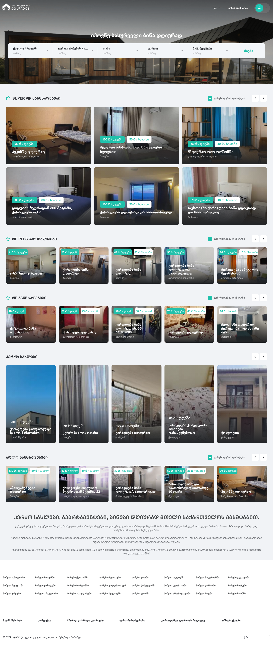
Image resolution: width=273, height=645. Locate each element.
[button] (263, 98)
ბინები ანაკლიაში (46, 593)
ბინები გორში (140, 577)
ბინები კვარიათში (175, 585)
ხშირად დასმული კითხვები (85, 620)
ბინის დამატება (238, 7)
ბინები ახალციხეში (79, 593)
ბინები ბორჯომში (78, 585)
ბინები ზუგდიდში (110, 593)
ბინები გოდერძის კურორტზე (116, 585)
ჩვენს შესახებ (12, 620)
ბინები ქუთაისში (77, 577)
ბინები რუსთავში (110, 577)
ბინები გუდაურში (238, 577)
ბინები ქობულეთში (143, 585)
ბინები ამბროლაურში (177, 593)
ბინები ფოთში (140, 593)
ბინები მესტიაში (13, 585)
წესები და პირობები (70, 637)
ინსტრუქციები (231, 620)
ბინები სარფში (237, 585)
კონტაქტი (44, 620)
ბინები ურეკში (12, 593)
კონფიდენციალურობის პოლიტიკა (183, 620)
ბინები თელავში (174, 577)
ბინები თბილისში (14, 577)
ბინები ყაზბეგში (45, 585)
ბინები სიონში (237, 593)
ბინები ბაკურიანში (207, 577)
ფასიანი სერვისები (132, 620)
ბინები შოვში (204, 593)
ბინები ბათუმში (45, 577)
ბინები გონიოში (206, 585)
